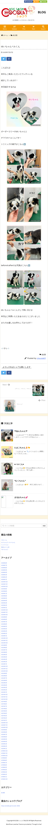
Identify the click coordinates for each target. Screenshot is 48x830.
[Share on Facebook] (9, 59)
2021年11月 (4, 697)
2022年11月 (4, 668)
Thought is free (36, 824)
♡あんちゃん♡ (20, 431)
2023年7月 (4, 650)
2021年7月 (4, 706)
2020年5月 (4, 739)
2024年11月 (4, 612)
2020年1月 (4, 748)
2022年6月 (4, 680)
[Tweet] (3, 59)
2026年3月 (4, 574)
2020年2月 (4, 746)
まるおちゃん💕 (21, 497)
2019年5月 (4, 767)
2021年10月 (4, 699)
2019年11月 (4, 753)
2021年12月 (4, 694)
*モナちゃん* (4, 549)
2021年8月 (4, 704)
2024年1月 (4, 635)
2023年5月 (4, 654)
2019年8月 (4, 760)
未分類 (15, 35)
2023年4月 (4, 657)
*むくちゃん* (20, 481)
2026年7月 (4, 565)
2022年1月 (4, 692)
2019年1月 (4, 776)
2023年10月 (4, 642)
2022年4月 (4, 685)
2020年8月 (4, 732)
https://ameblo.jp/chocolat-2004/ (10, 806)
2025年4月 (4, 600)
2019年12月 (4, 751)
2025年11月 (4, 584)
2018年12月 (4, 779)
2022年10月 (4, 671)
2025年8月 (4, 591)
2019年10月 (4, 755)
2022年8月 (4, 675)
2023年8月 (4, 647)
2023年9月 (4, 645)
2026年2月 (4, 577)
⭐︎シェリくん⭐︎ (4, 544)
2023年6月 (4, 652)
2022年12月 (4, 666)
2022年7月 (4, 678)
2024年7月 (4, 621)
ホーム (5, 35)
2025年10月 (4, 586)
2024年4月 (4, 628)
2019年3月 (4, 772)
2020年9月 (4, 729)
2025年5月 (4, 598)
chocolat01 (41, 358)
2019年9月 (4, 758)
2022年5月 (4, 682)
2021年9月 (4, 701)
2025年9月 (4, 588)
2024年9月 (4, 617)
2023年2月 (4, 661)
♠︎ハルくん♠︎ (19, 464)
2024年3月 (4, 631)
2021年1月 (4, 720)
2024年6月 (4, 624)
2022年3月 (4, 687)
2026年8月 (4, 563)
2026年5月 (4, 570)
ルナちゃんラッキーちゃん (8, 542)
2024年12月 (4, 610)
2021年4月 (4, 713)
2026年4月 (4, 572)
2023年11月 (4, 640)
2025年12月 (4, 581)
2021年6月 (4, 708)
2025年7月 (4, 593)
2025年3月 (4, 603)
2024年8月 (4, 619)
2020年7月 (4, 734)
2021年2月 (4, 718)
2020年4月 (4, 741)
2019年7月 (4, 762)
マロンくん (4, 540)
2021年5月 (4, 711)
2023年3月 (4, 659)
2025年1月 (4, 607)
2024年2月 (4, 633)
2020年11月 (4, 725)
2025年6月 (4, 596)
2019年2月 (4, 774)
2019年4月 (4, 769)
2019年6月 (4, 765)
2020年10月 (4, 727)
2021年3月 (4, 715)
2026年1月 (4, 579)
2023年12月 (4, 638)
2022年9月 (4, 673)
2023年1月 (4, 664)
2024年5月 (4, 626)
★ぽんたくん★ (5, 547)
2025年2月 (4, 605)
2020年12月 (4, 722)
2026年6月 (4, 567)
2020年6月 (4, 736)
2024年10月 (4, 614)
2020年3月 (4, 743)
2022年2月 (4, 689)
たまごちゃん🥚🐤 (22, 447)
